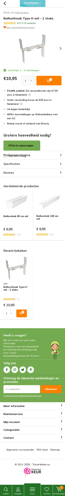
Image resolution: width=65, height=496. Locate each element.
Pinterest (30, 369)
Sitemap (55, 449)
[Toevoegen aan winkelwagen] (21, 313)
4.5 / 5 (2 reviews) (26, 23)
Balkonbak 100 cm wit (47, 217)
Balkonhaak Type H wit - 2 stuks (15, 288)
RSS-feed (42, 449)
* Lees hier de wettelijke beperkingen (22, 395)
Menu (32, 494)
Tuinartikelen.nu (41, 464)
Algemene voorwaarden (20, 449)
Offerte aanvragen (20, 145)
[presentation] (58, 48)
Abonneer (51, 389)
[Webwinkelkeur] (32, 472)
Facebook (6, 369)
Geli (5, 283)
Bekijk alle (16, 12)
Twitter (22, 369)
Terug (4, 3)
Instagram (14, 369)
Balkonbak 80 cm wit (15, 216)
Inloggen (18, 494)
